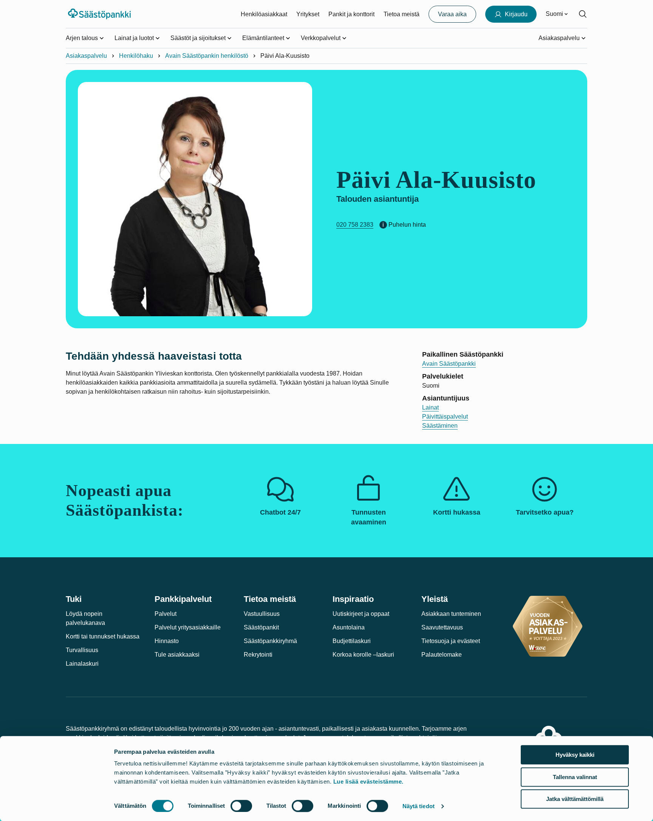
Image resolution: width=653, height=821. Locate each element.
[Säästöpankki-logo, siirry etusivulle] (100, 14)
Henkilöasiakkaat (264, 14)
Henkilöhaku (136, 56)
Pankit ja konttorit (351, 14)
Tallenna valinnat (575, 777)
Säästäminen (440, 425)
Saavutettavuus (442, 627)
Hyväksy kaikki (575, 754)
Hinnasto (167, 641)
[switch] (241, 806)
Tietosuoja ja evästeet (450, 641)
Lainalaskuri (82, 663)
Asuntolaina (349, 627)
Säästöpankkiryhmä (270, 641)
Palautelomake (441, 654)
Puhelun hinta (407, 224)
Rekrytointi (258, 654)
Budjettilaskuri (352, 641)
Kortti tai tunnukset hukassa (102, 636)
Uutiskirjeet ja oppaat (361, 614)
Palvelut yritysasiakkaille (188, 627)
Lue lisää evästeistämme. (368, 781)
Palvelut (165, 614)
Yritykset (307, 14)
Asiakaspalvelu (86, 56)
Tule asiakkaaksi (177, 654)
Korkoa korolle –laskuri (363, 654)
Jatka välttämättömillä (574, 799)
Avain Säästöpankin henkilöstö (206, 56)
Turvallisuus (82, 650)
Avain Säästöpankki (449, 363)
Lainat (430, 407)
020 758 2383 (354, 224)
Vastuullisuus (262, 614)
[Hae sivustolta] (582, 14)
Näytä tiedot (418, 806)
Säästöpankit (261, 627)
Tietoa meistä (401, 14)
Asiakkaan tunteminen (451, 614)
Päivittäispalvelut (445, 416)
